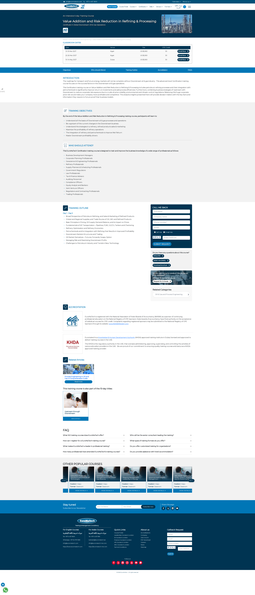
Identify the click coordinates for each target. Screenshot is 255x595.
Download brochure (160, 265)
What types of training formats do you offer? (147, 441)
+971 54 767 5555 (75, 540)
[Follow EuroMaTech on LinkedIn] (3, 585)
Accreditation (162, 70)
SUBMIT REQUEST (162, 244)
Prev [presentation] (64, 480)
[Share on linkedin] (172, 508)
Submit (170, 554)
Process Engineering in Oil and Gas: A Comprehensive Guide (77, 377)
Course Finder (123, 7)
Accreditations (145, 533)
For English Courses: (71, 530)
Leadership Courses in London (124, 535)
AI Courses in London (121, 537)
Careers (143, 542)
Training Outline (131, 70)
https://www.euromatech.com (72, 546)
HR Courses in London (121, 542)
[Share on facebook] (163, 508)
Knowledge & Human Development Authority (116, 337)
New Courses (112, 7)
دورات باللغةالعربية (178, 7)
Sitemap (143, 547)
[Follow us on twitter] (118, 562)
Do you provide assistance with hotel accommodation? (151, 452)
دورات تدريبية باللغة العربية (97, 533)
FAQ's (190, 70)
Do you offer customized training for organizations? (150, 446)
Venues (158, 7)
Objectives (67, 70)
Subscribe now (148, 507)
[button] (126, 494)
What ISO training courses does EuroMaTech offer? (83, 435)
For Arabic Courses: (96, 530)
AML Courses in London (121, 545)
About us (186, 2)
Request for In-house (160, 281)
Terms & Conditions (120, 547)
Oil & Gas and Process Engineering (80, 39)
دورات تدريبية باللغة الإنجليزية (72, 533)
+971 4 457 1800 (91, 2)
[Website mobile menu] (188, 7)
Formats (168, 7)
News (142, 545)
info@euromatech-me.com (98, 543)
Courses (132, 7)
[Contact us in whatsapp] (140, 562)
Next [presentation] (190, 480)
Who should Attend (98, 70)
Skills (151, 7)
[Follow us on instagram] (127, 562)
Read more (78, 382)
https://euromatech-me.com (98, 546)
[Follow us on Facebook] (113, 562)
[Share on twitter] (168, 508)
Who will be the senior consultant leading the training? (152, 435)
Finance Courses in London (123, 540)
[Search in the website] (184, 6)
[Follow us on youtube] (131, 562)
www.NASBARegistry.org (118, 324)
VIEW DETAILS (74, 491)
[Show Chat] (5, 590)
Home (65, 39)
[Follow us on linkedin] (122, 562)
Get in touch (145, 537)
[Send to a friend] (177, 508)
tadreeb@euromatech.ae (97, 540)
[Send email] (136, 562)
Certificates (142, 7)
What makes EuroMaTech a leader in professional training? (86, 446)
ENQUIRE (157, 256)
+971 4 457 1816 (95, 536)
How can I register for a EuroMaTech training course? (84, 441)
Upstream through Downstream (72, 412)
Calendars (175, 2)
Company (144, 535)
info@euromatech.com (73, 2)
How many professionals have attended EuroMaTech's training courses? (91, 452)
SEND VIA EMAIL (159, 260)
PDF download (145, 540)
